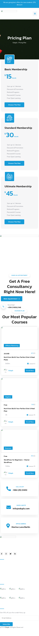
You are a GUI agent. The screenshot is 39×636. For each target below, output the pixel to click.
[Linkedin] (15, 553)
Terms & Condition (6, 634)
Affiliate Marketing (11, 345)
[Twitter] (10, 553)
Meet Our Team (7, 571)
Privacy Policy (4, 630)
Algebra (8, 397)
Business (8, 448)
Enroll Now (30, 370)
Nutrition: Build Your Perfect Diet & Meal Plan (19, 409)
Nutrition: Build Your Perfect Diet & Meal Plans (19, 358)
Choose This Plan (14, 105)
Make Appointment (11, 299)
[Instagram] (6, 553)
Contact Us (6, 578)
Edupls (11, 370)
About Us (5, 563)
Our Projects (6, 574)
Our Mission (6, 567)
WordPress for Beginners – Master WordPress (17, 461)
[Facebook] (1, 553)
